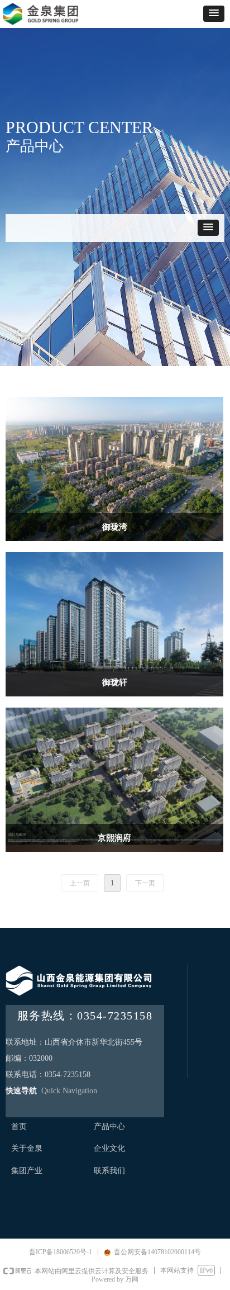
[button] (213, 14)
